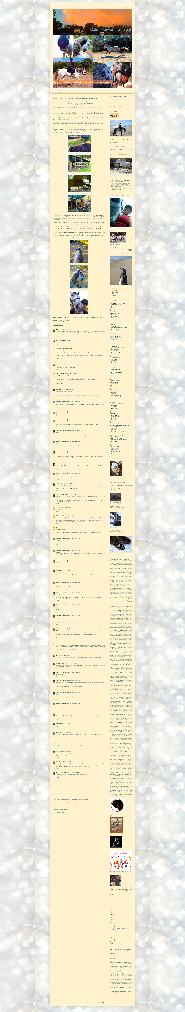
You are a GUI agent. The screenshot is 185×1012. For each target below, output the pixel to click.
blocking (119, 581)
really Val (126, 725)
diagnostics (120, 610)
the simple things (114, 763)
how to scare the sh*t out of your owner (124, 659)
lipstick (123, 673)
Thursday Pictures (114, 311)
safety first (111, 736)
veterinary (112, 782)
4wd (111, 565)
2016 (122, 563)
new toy (126, 693)
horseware (115, 657)
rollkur (115, 732)
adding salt (129, 567)
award (111, 572)
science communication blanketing (125, 738)
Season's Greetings (116, 740)
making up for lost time (113, 680)
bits (113, 580)
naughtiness (120, 692)
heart (120, 648)
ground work (129, 640)
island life (121, 665)
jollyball (131, 665)
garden (130, 635)
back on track (124, 572)
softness (115, 750)
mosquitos (120, 685)
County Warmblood (125, 606)
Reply (57, 336)
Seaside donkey (114, 326)
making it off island (127, 678)
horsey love (121, 657)
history (124, 649)
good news (121, 639)
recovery (130, 725)
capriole (112, 590)
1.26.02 (122, 560)
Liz (57, 570)
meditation (129, 681)
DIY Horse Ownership (115, 343)
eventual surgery (85, 113)
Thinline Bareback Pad (115, 290)
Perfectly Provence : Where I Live (117, 337)
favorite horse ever (113, 627)
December (115, 925)
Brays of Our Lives (115, 313)
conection (125, 600)
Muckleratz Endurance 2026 (116, 304)
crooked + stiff (130, 607)
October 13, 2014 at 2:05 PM (74, 430)
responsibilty (118, 729)
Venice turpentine (129, 781)
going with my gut (128, 638)
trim (123, 774)
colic (120, 597)
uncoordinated (122, 779)
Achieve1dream (59, 515)
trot (114, 775)
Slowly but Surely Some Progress (117, 403)
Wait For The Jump (115, 359)
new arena (112, 693)
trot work (118, 775)
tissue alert (115, 768)
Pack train (113, 314)
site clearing (122, 746)
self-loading (127, 742)
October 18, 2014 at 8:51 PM (74, 692)
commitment (124, 597)
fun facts (126, 634)
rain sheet (124, 723)
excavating (129, 623)
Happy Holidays (114, 449)
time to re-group (128, 767)
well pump (125, 784)
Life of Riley (113, 392)
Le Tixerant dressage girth (116, 293)
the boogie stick (116, 759)
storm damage (129, 752)
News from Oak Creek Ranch (117, 329)
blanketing (117, 580)
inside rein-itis (117, 663)
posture (124, 719)
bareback (128, 573)
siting (126, 746)
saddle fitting (116, 734)
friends (119, 632)
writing (127, 790)
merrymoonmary (94, 1002)
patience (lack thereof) (113, 713)
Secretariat (130, 740)
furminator (118, 635)
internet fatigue (113, 665)
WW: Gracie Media (114, 360)
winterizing (120, 788)
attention (114, 571)
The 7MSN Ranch (115, 339)
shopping (114, 746)
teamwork (126, 756)
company (112, 598)
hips (120, 649)
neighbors (130, 692)
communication (130, 597)
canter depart (121, 589)
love (131, 676)
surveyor (118, 755)
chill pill (120, 593)
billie (57, 628)
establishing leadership (118, 623)
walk (116, 783)
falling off (124, 624)
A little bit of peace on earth (116, 340)
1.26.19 (126, 560)
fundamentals (113, 635)
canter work (130, 589)
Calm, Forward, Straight (61, 401)
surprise (114, 755)
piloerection (111, 717)
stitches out (124, 752)
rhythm (116, 730)
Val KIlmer (130, 779)
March (114, 931)
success (129, 754)
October (114, 926)
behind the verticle (124, 577)
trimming (126, 774)
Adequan (111, 568)
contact (130, 602)
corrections (112, 606)
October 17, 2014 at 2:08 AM (64, 655)
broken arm (58, 321)
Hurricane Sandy (118, 660)
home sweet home (113, 652)
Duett (129, 615)
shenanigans (122, 744)
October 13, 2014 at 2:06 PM (74, 441)
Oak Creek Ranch (59, 642)
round (122, 732)
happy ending (118, 644)
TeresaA (58, 364)
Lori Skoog (58, 723)
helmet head (129, 648)
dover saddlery (130, 612)
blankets (122, 580)
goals (123, 638)
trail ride (126, 769)
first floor (121, 628)
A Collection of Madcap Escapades (118, 303)
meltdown (116, 682)
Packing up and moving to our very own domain (119, 433)
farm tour (117, 626)
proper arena (125, 722)
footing (120, 630)
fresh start (114, 632)
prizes (116, 722)
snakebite (123, 747)
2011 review (119, 561)
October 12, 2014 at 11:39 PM (64, 340)
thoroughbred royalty (119, 765)
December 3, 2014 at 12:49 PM (65, 761)
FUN (123, 634)
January (114, 933)
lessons (119, 672)
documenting (112, 612)
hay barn (130, 646)
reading (116, 725)
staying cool (122, 751)
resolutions (117, 727)
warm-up (122, 783)
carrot (116, 590)
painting (130, 710)
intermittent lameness (118, 664)
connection (124, 601)
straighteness (116, 754)
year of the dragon (119, 793)
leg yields (130, 671)
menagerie (121, 682)
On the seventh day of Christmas (122, 703)
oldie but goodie (121, 697)
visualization (112, 783)
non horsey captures (121, 694)
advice (119, 568)
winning (125, 787)
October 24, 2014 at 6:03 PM (64, 713)
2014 (112, 923)
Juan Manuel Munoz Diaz (117, 667)
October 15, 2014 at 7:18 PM (74, 582)
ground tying (122, 640)
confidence (112, 601)
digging (130, 610)
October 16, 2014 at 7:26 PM (69, 642)
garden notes (112, 636)
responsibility (112, 729)
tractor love (121, 769)
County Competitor (118, 606)
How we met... (60, 92)
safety (130, 735)
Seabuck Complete (114, 292)
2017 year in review (114, 564)
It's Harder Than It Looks (116, 451)
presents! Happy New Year (126, 721)
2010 (112, 941)
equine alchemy (127, 619)
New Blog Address (114, 367)
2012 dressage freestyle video (126, 561)
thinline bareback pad (118, 764)
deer (130, 609)
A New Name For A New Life (116, 334)
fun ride (131, 634)
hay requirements (126, 647)
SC (56, 743)
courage (70, 321)
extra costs (111, 624)
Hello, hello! (113, 429)
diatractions (125, 610)
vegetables (123, 781)
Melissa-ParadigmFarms (61, 527)
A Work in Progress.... (115, 369)
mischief (131, 684)
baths (114, 577)
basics (111, 577)
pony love (130, 717)
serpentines (115, 743)
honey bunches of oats (125, 652)
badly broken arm (77, 113)
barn (119, 576)
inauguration (115, 661)
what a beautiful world (113, 786)
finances (117, 628)
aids (126, 568)
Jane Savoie (126, 665)
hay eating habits (113, 647)
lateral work (128, 669)
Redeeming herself (114, 413)
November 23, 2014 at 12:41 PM (64, 751)
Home (53, 92)
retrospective (112, 730)
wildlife (114, 787)
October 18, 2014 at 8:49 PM (74, 680)
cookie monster (116, 605)
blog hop (115, 582)
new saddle (122, 693)
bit (122, 579)
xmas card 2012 (117, 791)
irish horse (58, 483)
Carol (57, 713)
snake (119, 747)
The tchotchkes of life (115, 406)
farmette (122, 626)
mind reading (126, 684)
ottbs (128, 709)
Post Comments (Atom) (62, 809)
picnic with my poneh (123, 715)
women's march (126, 788)
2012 (112, 937)
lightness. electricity (117, 673)
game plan (125, 635)
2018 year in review (124, 564)
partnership (112, 711)
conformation (118, 601)
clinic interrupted (123, 596)
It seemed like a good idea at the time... (119, 431)
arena (111, 571)
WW (131, 790)
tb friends (122, 756)
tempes (115, 758)
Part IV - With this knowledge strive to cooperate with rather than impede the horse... (121, 150)
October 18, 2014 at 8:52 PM (74, 703)
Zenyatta (119, 794)
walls (119, 783)
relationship (117, 726)
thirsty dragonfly (112, 765)
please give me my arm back (119, 717)
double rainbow (124, 612)
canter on (125, 589)
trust (128, 775)
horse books (114, 653)
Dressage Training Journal (116, 362)
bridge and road (128, 585)
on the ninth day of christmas (121, 702)
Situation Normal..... (114, 370)
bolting (118, 584)
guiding (111, 643)
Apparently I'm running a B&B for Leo (118, 347)
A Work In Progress (60, 494)
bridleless (111, 586)
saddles (120, 735)
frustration (129, 632)
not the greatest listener (121, 696)
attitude (125, 571)
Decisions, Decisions (115, 380)
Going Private (113, 321)
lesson (115, 672)
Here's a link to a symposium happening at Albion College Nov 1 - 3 (70, 404)
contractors (129, 603)
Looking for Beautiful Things (116, 400)
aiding (123, 568)
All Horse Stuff (114, 428)
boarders (129, 583)
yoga (116, 794)
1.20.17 (118, 560)
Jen (57, 329)
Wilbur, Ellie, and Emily (61, 772)
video (117, 782)
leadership (120, 671)
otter (131, 709)
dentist (111, 610)
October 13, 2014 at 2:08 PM (74, 452)
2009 (112, 943)
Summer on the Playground (116, 423)
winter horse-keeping (113, 788)
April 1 (130, 569)
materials (125, 681)
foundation (113, 631)
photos (117, 715)
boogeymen (121, 584)
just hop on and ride (129, 667)
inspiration (123, 663)
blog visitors (120, 582)
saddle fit (127, 733)
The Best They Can (114, 383)
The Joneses (113, 386)
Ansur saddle (125, 569)
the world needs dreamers (123, 763)
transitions (113, 774)
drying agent (124, 615)
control (111, 605)
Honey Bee (119, 652)
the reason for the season (124, 761)
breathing (122, 585)
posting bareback (117, 719)
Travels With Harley (115, 389)
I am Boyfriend (114, 385)
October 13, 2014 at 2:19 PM (63, 463)
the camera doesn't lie (123, 759)
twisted (111, 778)
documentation (128, 611)
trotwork (124, 775)
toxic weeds (116, 769)
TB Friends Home (115, 457)
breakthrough (115, 585)
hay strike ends (115, 648)
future (121, 635)
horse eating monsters (121, 653)
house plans (112, 659)
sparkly (130, 750)
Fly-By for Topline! (114, 436)
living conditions (112, 675)
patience (129, 711)
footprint (126, 630)
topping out (111, 769)
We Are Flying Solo (115, 333)
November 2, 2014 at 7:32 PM (64, 743)
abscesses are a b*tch (122, 567)
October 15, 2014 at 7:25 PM (74, 615)
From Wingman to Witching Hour (118, 435)
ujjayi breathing (121, 778)
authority (130, 571)
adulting (115, 568)
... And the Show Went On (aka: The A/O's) (119, 353)
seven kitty (123, 743)
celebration (125, 590)
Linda (57, 761)
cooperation (123, 605)
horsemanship (121, 656)
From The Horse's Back (116, 323)
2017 (131, 563)
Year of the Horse (126, 793)
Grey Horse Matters (60, 373)
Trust (112, 409)
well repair (129, 784)
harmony (111, 646)
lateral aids (123, 669)
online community (124, 707)
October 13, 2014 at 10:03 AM (71, 373)
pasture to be (124, 711)
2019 (129, 564)
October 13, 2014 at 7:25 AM (65, 364)
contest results (124, 603)
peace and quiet (120, 713)
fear (117, 627)
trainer (116, 772)
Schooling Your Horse (115, 445)
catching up (120, 590)
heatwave (124, 648)
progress (120, 722)
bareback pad (121, 575)
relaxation (123, 726)
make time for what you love (118, 678)
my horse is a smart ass (119, 689)
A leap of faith (113, 393)
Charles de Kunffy (63, 321)
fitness (125, 628)
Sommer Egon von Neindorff (122, 750)
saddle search (123, 734)
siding (118, 746)
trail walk (122, 771)
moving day (122, 686)
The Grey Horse (114, 422)
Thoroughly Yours (115, 448)
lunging (126, 677)
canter (116, 589)
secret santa (125, 740)
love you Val (120, 677)
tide (130, 765)
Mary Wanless (119, 681)
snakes (128, 747)
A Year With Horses (115, 366)
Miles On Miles (114, 441)
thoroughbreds (126, 765)
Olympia (126, 697)
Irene (118, 665)
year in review (113, 793)
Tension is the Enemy (115, 426)
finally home (113, 628)
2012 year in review (113, 563)
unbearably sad (117, 779)
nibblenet (130, 693)
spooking (112, 751)
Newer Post (55, 807)
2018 (119, 564)
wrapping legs (115, 790)
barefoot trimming (113, 576)
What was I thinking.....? (116, 408)
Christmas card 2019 (122, 594)
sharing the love (128, 743)
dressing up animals (114, 615)
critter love (121, 607)
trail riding (117, 771)
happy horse (123, 644)
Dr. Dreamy (113, 614)
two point (115, 778)
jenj (57, 463)
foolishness (115, 630)
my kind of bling (127, 689)
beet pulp (118, 577)
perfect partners (112, 714)
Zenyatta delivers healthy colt (114, 795)
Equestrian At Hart (115, 415)
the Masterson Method (118, 760)
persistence (74, 321)
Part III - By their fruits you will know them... (119, 148)
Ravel (130, 723)
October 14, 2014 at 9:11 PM (74, 538)
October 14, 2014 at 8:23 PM (68, 515)
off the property (114, 697)
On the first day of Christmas (121, 701)
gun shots (114, 643)
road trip (125, 731)
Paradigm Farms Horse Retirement (118, 310)
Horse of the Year (118, 655)
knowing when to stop (115, 668)
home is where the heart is (127, 651)
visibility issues (128, 782)
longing (111, 676)
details (115, 610)
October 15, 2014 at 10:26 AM (64, 570)
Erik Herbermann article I (120, 620)
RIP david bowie (115, 731)
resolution (111, 727)
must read (120, 688)
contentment (114, 603)
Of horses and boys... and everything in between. (119, 454)
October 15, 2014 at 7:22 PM (74, 604)
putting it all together (113, 723)
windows (121, 787)
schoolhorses (116, 738)
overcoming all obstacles (123, 710)
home (121, 651)
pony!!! (112, 718)
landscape (118, 669)
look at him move (117, 676)
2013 (112, 936)
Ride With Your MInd (122, 730)
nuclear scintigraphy (129, 696)
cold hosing (116, 597)
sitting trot (114, 747)
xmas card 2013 (123, 791)
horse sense (129, 655)
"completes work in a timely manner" (115, 559)
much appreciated (115, 688)
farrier (128, 626)
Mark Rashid (129, 680)
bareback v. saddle (128, 575)
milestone (121, 684)
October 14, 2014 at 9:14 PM (74, 561)
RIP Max (121, 731)
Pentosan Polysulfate (128, 713)
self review (122, 742)
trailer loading (128, 771)
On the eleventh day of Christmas (120, 699)
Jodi (57, 655)
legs (111, 672)
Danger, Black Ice (114, 377)
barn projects (128, 576)
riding (111, 731)
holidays (117, 651)
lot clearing (128, 676)
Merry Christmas (128, 682)
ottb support (124, 709)
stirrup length (115, 752)
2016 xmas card (127, 563)
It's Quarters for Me (115, 412)
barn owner (123, 576)
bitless (111, 580)
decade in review (121, 609)
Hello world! (113, 324)
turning (118, 777)
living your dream (119, 675)
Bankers (123, 573)
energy (113, 618)
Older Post (103, 807)
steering (126, 751)
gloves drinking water (116, 638)
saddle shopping (115, 735)
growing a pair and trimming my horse (124, 642)
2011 (112, 939)
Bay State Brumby (115, 418)
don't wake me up (118, 612)
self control (117, 742)
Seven (120, 743)
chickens (116, 593)
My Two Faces (114, 390)
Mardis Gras (124, 680)
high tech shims (116, 649)
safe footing (126, 735)
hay (120, 646)
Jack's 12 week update (115, 317)
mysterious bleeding (117, 690)
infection (120, 661)
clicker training (112, 596)
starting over (117, 751)
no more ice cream (114, 694)
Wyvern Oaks (114, 346)
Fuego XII (111, 634)
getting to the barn (122, 636)
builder (114, 588)
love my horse (114, 677)
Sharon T (58, 507)
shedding (111, 744)
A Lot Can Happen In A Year (116, 396)
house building (127, 657)
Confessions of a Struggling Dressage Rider (120, 425)
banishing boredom (117, 573)
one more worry (117, 707)
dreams (127, 614)
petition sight (119, 949)
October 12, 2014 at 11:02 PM (64, 329)
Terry (57, 732)
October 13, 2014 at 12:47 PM (67, 389)
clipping (129, 596)
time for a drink (112, 767)
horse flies (127, 653)
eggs (119, 616)
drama (117, 614)
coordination (129, 605)
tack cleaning (117, 756)
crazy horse (113, 607)
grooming (111, 640)
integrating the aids (129, 663)
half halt (119, 643)
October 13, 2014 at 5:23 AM (67, 348)
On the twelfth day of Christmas (125, 706)
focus (111, 630)
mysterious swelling (125, 690)
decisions (127, 609)
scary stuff (126, 736)
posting (111, 719)
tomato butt (120, 768)
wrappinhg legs (122, 790)
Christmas (124, 593)
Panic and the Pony (115, 379)
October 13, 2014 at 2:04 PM (74, 420)
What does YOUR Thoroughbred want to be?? (119, 439)
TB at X (113, 402)
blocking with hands (125, 581)
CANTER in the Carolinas (116, 438)
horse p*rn (124, 655)
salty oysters (121, 736)
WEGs (121, 784)
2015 (112, 921)
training (122, 772)
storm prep (111, 754)
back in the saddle (117, 572)
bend (129, 577)
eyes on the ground (118, 624)
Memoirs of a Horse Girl (116, 395)
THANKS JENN (125, 758)
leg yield (126, 671)
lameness (114, 669)
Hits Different (113, 307)
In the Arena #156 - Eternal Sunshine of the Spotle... (120, 929)
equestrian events (120, 619)
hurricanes (124, 660)
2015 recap (119, 563)
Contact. (113, 306)
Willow (117, 787)
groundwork (113, 642)
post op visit (129, 718)
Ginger (128, 636)
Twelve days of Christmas (126, 777)
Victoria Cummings (60, 663)
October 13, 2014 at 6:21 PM (66, 483)
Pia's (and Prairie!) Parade (116, 352)
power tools (129, 719)
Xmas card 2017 (129, 791)
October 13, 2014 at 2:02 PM (74, 401)
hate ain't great (116, 646)
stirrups (119, 752)
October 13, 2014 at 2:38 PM (74, 473)
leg (123, 671)
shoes (111, 746)
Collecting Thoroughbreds (116, 372)
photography (113, 715)
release (129, 726)
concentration (120, 600)
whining (119, 786)
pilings (130, 715)
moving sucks (128, 686)
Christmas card (130, 593)
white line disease (125, 786)
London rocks (125, 675)
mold (112, 685)
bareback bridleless (113, 575)
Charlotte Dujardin (116, 592)
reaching (111, 725)
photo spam (130, 714)
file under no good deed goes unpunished (126, 627)
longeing (130, 675)
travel (120, 774)
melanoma (111, 682)
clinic (68, 321)
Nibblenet (113, 297)
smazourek (58, 389)
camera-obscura (114, 319)
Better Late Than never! (115, 419)
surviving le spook (124, 755)
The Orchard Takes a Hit (115, 330)
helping (111, 649)
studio (126, 754)
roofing (119, 732)
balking (111, 573)
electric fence (124, 616)
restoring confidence (126, 729)
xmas (113, 791)
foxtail (118, 631)
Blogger (104, 1002)
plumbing (126, 717)
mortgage (115, 685)
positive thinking (123, 718)
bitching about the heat (127, 579)
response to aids (128, 727)
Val (57, 751)
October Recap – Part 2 (115, 344)
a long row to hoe (116, 565)
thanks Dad (119, 758)
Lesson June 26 (114, 363)
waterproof (126, 783)
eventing (125, 623)
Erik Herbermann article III (116, 622)
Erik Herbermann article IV (126, 622)
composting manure (113, 600)
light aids (129, 672)
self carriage (113, 742)
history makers (129, 649)
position (116, 718)
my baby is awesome (127, 688)
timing (111, 768)
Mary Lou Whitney (113, 681)
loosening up (123, 676)
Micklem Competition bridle (114, 684)
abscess (115, 567)
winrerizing (129, 787)
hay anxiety (125, 646)
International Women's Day (127, 664)
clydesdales (111, 597)
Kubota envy (122, 668)
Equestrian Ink (114, 405)
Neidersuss (125, 692)
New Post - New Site (115, 446)
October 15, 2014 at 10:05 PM (65, 628)
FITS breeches (113, 295)
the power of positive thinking (114, 761)
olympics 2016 (115, 698)
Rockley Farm (114, 316)
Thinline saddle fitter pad (127, 764)
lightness (111, 673)
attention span (120, 571)
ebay (131, 615)
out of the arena (114, 710)
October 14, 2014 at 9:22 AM (66, 507)
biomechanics (118, 579)
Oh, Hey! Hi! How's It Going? (116, 442)
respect (122, 727)
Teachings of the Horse (116, 375)
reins (112, 726)
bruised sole (125, 586)
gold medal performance (114, 639)
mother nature (126, 685)
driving (120, 615)
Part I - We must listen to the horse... (118, 144)
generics (116, 636)
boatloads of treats (112, 584)
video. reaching (122, 782)
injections (124, 661)
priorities (111, 722)
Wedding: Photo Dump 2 (115, 416)
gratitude (129, 639)
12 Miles (112, 373)
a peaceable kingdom (124, 565)
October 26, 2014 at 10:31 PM (65, 732)
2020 (131, 564)
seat (121, 740)
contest (119, 603)
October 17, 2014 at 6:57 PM (70, 663)
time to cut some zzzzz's (120, 767)
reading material (121, 725)
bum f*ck (125, 588)
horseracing (125, 656)
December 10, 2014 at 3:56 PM (73, 772)
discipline (111, 611)
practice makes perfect (113, 721)
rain (120, 723)
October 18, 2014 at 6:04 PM (74, 672)
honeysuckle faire (115, 399)
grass (125, 639)
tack (112, 756)
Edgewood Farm (114, 617)
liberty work (124, 672)
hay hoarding (120, 647)
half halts (124, 643)
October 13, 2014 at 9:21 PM (70, 494)
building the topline (119, 588)
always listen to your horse (117, 569)
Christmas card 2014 (114, 594)
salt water (116, 736)
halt (127, 643)
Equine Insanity (114, 382)
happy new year (128, 644)
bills (113, 579)
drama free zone (121, 614)
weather (115, 785)
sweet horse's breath (115, 356)
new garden (117, 693)
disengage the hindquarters (119, 611)
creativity (117, 607)
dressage (130, 614)
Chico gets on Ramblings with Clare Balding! (119, 327)
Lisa (57, 340)
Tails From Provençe (115, 336)
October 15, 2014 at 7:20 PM (74, 592)
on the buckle (121, 698)
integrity (112, 664)
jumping (123, 667)
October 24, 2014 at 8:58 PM (66, 723)
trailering (111, 772)
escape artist (112, 623)
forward (130, 630)
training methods (128, 772)
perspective (123, 714)
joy (111, 667)
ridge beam (129, 730)
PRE (119, 721)
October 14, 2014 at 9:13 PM (74, 550)
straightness (122, 754)
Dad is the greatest (114, 609)
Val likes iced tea (114, 781)
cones (130, 600)
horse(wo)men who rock (113, 656)
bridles (115, 586)
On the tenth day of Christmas (124, 705)
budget (129, 586)
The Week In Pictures (115, 350)
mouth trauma (117, 686)
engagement (119, 618)
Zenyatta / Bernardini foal (127, 794)
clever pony (129, 594)
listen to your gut (128, 673)
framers (122, 631)
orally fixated (119, 709)
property (130, 722)
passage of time (117, 711)
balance (129, 572)
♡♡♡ (123, 559)
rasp (127, 723)
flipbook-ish (129, 628)
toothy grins (129, 768)
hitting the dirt (112, 651)
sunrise (111, 755)
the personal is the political (127, 760)
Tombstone (124, 768)
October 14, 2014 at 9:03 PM (72, 527)
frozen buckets (124, 632)
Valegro (119, 781)
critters (126, 607)
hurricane (111, 660)
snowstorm (117, 748)
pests (126, 714)
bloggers (125, 582)
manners (119, 680)
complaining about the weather (122, 598)
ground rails (117, 640)
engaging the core (125, 618)
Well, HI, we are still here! (115, 357)
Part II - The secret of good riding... (118, 146)
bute (129, 588)
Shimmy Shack (128, 744)
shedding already (116, 744)
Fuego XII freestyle (118, 634)
